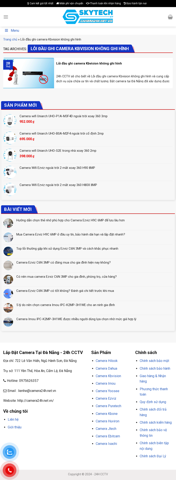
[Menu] (5, 17)
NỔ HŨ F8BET (34, 442)
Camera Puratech (108, 406)
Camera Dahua (106, 368)
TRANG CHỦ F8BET (24, 437)
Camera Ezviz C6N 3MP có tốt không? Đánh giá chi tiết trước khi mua (65, 291)
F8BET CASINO (64, 437)
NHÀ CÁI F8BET (45, 437)
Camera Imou (105, 383)
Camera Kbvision (108, 376)
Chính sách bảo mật (154, 361)
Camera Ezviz (106, 398)
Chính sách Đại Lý (153, 456)
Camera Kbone (107, 414)
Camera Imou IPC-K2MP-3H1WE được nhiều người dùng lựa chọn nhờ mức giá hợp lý (76, 319)
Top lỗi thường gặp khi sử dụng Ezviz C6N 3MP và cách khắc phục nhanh (67, 248)
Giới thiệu (14, 427)
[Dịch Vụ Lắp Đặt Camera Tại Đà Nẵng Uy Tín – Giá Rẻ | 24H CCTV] (88, 17)
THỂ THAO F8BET (55, 442)
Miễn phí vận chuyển (71, 3)
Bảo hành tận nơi (136, 3)
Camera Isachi (106, 444)
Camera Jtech (106, 429)
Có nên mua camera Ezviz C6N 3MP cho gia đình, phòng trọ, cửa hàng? (66, 277)
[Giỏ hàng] (170, 17)
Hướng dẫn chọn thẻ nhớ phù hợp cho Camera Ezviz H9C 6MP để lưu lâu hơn (70, 220)
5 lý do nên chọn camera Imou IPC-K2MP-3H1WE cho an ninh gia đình (65, 305)
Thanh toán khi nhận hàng (105, 3)
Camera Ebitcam (108, 436)
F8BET (7, 437)
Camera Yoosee (107, 391)
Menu (15, 30)
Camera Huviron (107, 421)
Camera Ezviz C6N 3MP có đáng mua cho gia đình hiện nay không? (63, 262)
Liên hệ (13, 419)
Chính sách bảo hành (155, 368)
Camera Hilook (107, 361)
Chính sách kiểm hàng (156, 422)
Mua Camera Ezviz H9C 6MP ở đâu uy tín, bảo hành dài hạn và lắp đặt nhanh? (70, 234)
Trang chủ (10, 39)
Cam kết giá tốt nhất (41, 3)
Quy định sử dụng (153, 402)
